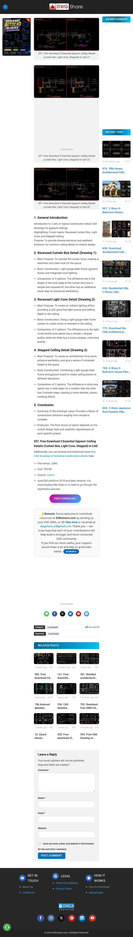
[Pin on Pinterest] (78, 614)
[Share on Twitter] (70, 614)
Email (41, 813)
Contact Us (28, 892)
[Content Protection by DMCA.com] (66, 906)
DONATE (71, 551)
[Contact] (7, 927)
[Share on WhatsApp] (46, 614)
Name (42, 798)
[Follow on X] (61, 918)
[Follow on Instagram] (51, 918)
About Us (27, 886)
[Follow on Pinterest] (71, 918)
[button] (5, 7)
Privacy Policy (64, 888)
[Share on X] (62, 614)
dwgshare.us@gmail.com (55, 526)
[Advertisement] (16, 109)
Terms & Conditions (67, 883)
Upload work (96, 892)
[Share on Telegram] (86, 614)
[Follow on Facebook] (40, 918)
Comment (43, 770)
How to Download (99, 886)
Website (42, 828)
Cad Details (52, 627)
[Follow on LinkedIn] (82, 918)
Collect (50, 475)
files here (72, 522)
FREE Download (65, 498)
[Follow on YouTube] (92, 918)
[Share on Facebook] (54, 614)
